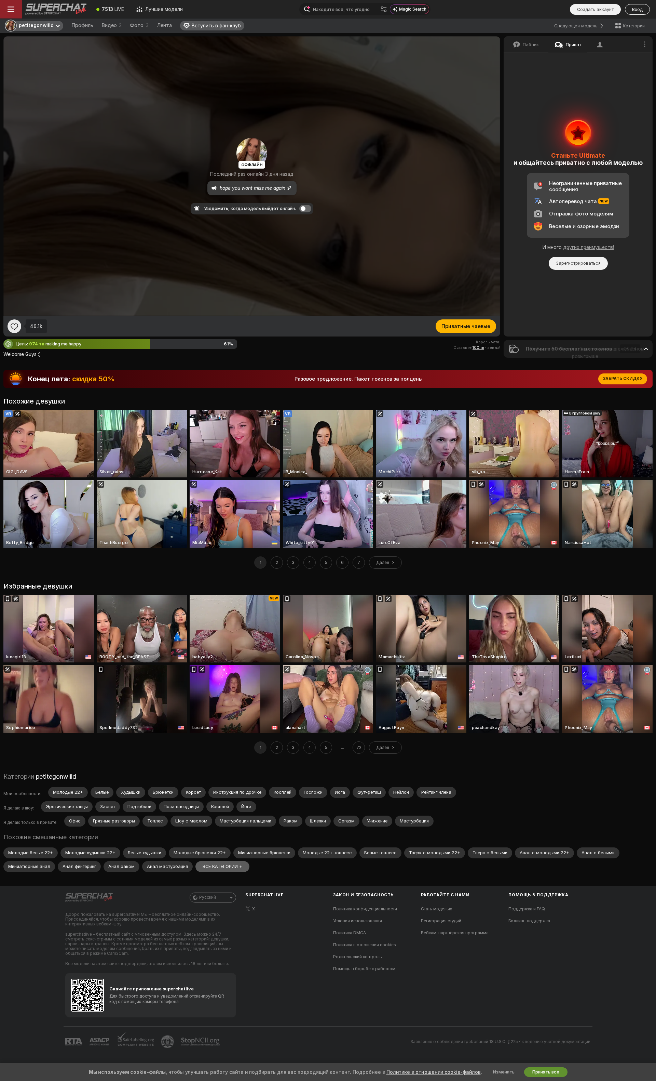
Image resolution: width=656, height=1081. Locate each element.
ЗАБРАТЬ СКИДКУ (622, 378)
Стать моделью (436, 909)
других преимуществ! (588, 247)
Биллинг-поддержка (529, 921)
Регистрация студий (441, 921)
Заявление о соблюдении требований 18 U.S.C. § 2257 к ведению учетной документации (500, 1041)
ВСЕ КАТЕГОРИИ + (222, 866)
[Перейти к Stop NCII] (201, 1042)
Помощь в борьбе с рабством (364, 968)
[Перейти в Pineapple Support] (168, 1041)
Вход (637, 9)
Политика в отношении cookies (364, 944)
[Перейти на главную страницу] (56, 9)
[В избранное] (14, 326)
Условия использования (357, 921)
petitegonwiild (56, 776)
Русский (207, 897)
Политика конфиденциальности (365, 909)
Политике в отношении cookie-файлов (433, 1072)
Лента (164, 25)
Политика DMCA (349, 933)
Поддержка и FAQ (526, 909)
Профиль (82, 25)
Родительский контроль (357, 956)
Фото (139, 25)
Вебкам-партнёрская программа (455, 933)
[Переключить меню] (11, 9)
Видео (111, 25)
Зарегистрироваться (578, 263)
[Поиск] (383, 9)
